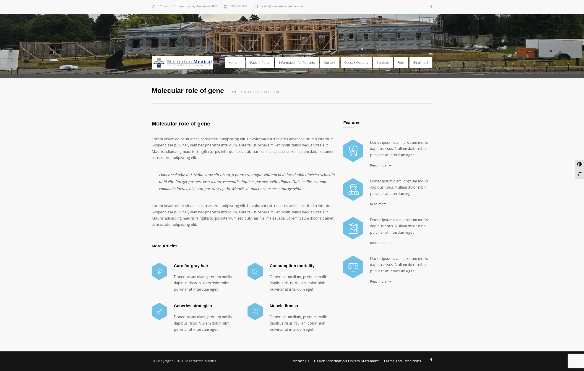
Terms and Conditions (402, 360)
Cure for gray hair (191, 266)
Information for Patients (297, 62)
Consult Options (356, 62)
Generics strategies (193, 306)
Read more (378, 165)
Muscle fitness (284, 306)
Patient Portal (260, 62)
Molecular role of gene (181, 123)
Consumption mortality (292, 266)
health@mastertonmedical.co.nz (282, 6)
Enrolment (420, 62)
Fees (400, 62)
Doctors (329, 62)
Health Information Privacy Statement (346, 360)
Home (232, 62)
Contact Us (300, 360)
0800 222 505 (238, 6)
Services (383, 62)
